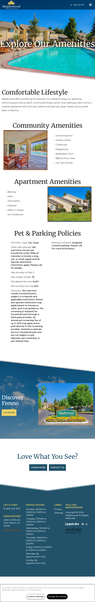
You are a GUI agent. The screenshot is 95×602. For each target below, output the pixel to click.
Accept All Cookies (57, 597)
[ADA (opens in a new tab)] (87, 524)
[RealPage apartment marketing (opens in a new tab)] (72, 524)
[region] (47, 593)
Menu (90, 4)
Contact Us (57, 467)
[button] (77, 5)
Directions (13, 530)
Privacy (58, 509)
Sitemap (58, 513)
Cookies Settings (35, 597)
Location (9, 412)
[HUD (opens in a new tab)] (83, 524)
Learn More (38, 467)
